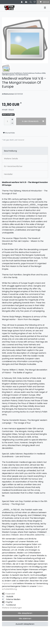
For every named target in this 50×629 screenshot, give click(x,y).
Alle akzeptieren (25, 613)
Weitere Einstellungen (12, 607)
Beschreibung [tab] (10, 150)
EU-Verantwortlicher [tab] (13, 166)
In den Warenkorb (30, 121)
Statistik (9, 596)
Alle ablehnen (25, 618)
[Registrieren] (26, 2)
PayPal (9, 602)
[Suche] (31, 2)
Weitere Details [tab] (11, 158)
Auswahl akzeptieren (25, 624)
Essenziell (10, 593)
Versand (21, 140)
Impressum (7, 583)
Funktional (11, 605)
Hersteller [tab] (8, 174)
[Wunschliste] (35, 2)
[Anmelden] (22, 2)
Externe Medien (13, 599)
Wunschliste (10, 133)
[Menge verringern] (12, 123)
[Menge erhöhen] (12, 119)
